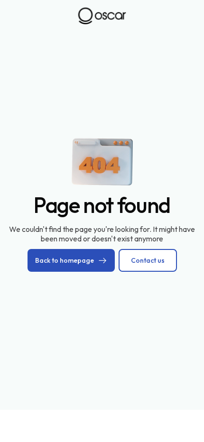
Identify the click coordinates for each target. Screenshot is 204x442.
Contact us (148, 260)
